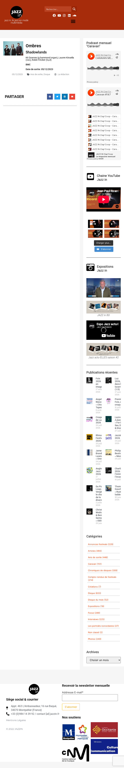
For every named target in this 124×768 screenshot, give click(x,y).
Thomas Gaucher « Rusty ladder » (119, 490)
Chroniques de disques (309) (103, 570)
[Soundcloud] (74, 15)
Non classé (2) (95, 632)
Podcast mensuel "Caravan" (98, 44)
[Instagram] (64, 15)
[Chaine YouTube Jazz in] (90, 176)
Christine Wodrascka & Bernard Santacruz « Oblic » (101, 515)
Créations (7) (94, 586)
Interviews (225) (96, 619)
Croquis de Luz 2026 (100, 420)
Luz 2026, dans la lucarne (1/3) (119, 384)
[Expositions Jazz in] (90, 267)
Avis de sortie (36, 74)
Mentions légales (16, 720)
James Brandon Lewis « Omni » (100, 454)
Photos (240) (94, 639)
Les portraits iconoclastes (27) (103, 626)
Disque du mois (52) (98, 599)
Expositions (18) (96, 606)
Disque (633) (94, 593)
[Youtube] (59, 15)
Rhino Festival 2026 (100, 438)
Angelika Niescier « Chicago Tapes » (101, 403)
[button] (73, 21)
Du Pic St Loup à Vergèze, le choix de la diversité (100, 493)
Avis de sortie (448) (98, 557)
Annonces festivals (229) (100, 544)
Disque (47, 74)
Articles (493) (95, 551)
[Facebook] (54, 15)
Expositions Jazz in (105, 268)
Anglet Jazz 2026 (99, 471)
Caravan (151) (95, 564)
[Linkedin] (69, 15)
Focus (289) (94, 612)
